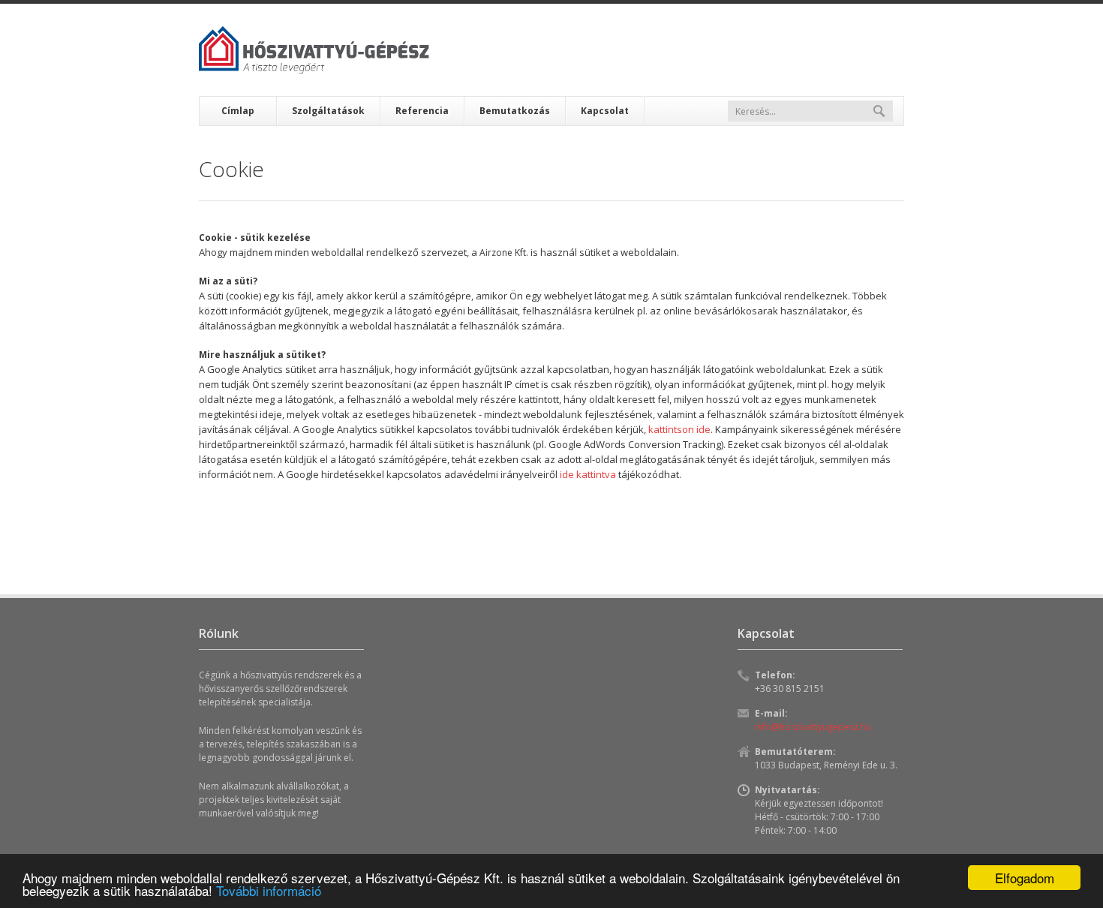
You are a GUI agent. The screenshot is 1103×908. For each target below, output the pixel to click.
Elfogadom (1024, 877)
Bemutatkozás (514, 110)
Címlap (237, 110)
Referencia (422, 110)
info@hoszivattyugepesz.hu (813, 726)
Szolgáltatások (328, 110)
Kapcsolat (605, 110)
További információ (268, 890)
